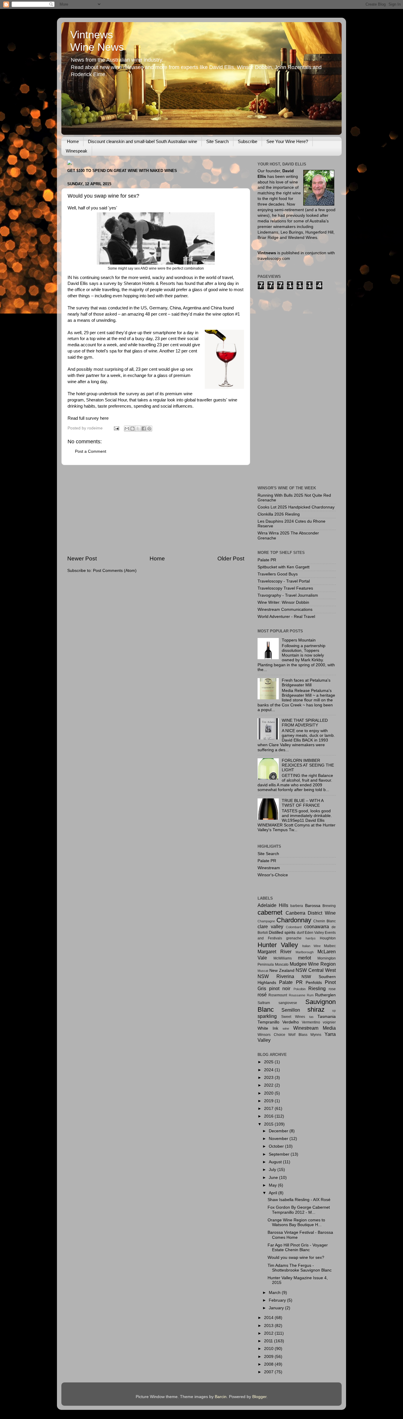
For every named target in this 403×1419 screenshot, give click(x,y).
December (279, 1131)
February (278, 1300)
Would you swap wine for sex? (296, 1257)
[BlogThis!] (132, 429)
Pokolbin (300, 989)
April (273, 1193)
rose (332, 989)
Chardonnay (293, 920)
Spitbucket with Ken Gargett (283, 567)
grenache (294, 938)
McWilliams (282, 958)
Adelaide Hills (273, 905)
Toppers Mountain (299, 640)
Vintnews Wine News (97, 41)
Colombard (294, 927)
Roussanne (297, 995)
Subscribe (247, 141)
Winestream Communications (285, 609)
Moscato (282, 964)
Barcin (221, 1397)
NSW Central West (316, 970)
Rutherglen (325, 995)
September (280, 1154)
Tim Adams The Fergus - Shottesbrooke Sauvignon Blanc (300, 1267)
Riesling (317, 988)
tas (311, 1016)
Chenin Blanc (324, 921)
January (277, 1308)
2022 (269, 1085)
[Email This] (127, 429)
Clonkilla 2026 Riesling (279, 514)
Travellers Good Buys (278, 574)
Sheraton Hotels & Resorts (149, 283)
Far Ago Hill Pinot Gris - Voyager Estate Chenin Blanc (298, 1247)
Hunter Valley (278, 945)
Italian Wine (311, 946)
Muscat (263, 970)
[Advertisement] (156, 510)
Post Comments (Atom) (115, 570)
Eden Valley (314, 933)
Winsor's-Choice (273, 875)
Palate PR (267, 560)
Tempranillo (268, 1022)
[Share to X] (138, 429)
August (276, 1162)
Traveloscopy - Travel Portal (284, 581)
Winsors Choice (271, 1035)
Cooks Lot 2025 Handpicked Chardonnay (296, 507)
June (274, 1177)
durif (300, 933)
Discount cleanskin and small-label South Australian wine (142, 141)
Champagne (266, 921)
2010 (269, 1348)
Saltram (264, 1003)
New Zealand (281, 970)
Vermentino (311, 1022)
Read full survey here (88, 418)
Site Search (217, 141)
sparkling (267, 1016)
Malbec (330, 946)
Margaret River (274, 951)
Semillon (290, 1010)
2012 (269, 1333)
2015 (269, 1124)
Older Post (230, 558)
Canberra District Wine (311, 913)
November (279, 1138)
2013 (269, 1325)
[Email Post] (116, 428)
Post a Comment (90, 451)
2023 (269, 1077)
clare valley (270, 926)
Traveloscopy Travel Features (285, 588)
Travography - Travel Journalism (288, 595)
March (275, 1292)
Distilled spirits (282, 932)
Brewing (329, 906)
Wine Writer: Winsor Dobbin (283, 602)
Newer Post (82, 558)
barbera (296, 906)
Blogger (259, 1397)
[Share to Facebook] (144, 429)
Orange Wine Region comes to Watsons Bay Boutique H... (296, 1222)
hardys (311, 938)
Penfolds (314, 982)
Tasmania (326, 1016)
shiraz (316, 1009)
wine (286, 1028)
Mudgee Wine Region (313, 964)
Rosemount (277, 995)
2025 (269, 1062)
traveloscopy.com (274, 258)
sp (334, 1010)
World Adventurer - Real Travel (286, 616)
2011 (269, 1341)
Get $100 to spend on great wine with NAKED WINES (122, 170)
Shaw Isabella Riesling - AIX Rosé (299, 1199)
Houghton (328, 938)
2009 (269, 1356)
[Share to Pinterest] (149, 429)
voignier (329, 1022)
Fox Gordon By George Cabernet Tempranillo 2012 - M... (299, 1209)
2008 (269, 1364)
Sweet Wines (293, 1017)
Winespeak (76, 150)
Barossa (312, 905)
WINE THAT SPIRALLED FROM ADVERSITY (305, 722)
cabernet (270, 912)
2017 (269, 1108)
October (277, 1146)
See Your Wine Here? (287, 141)
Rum (310, 995)
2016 (269, 1116)
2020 (269, 1093)
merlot (304, 957)
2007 (269, 1372)
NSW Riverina (276, 976)
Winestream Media (314, 1028)
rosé (262, 994)
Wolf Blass (297, 1035)
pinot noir (279, 988)
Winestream (269, 868)
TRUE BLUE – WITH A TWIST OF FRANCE (302, 803)
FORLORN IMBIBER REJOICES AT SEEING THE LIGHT (308, 765)
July (273, 1169)
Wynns (315, 1035)
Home (73, 141)
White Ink (268, 1028)
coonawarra (316, 926)
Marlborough (305, 952)
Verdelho (290, 1022)
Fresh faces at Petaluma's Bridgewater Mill (306, 682)
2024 (269, 1070)
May (273, 1185)
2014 (269, 1317)
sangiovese (288, 1003)
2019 (269, 1101)
